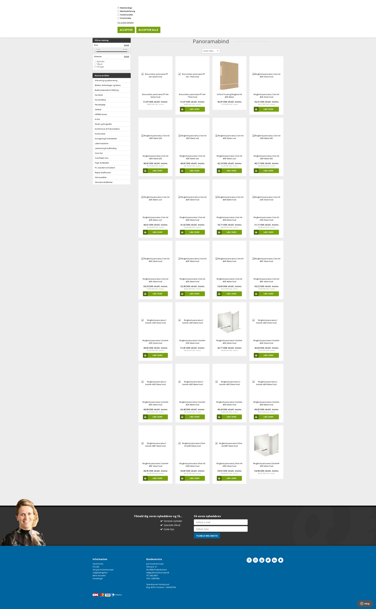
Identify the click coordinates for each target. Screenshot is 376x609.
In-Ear (97, 119)
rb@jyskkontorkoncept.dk (157, 572)
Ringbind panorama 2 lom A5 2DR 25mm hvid (266, 218)
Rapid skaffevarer (103, 172)
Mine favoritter (99, 575)
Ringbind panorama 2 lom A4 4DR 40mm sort (155, 218)
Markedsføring (127, 11)
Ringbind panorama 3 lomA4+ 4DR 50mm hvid (229, 403)
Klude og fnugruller (103, 124)
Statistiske (125, 18)
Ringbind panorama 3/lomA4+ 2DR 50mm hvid (266, 464)
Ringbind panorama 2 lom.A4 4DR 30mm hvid (192, 280)
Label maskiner (102, 143)
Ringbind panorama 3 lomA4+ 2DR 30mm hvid (192, 341)
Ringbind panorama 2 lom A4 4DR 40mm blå (266, 157)
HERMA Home (101, 114)
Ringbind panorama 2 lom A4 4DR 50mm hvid (192, 218)
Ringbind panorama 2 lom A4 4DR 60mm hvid (229, 218)
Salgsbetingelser (100, 572)
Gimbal (98, 109)
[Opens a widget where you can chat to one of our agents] (365, 604)
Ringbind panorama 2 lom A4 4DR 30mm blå (155, 157)
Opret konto (98, 563)
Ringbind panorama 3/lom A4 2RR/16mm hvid (229, 464)
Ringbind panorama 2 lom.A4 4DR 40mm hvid (229, 280)
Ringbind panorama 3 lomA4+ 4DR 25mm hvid (266, 341)
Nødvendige (126, 7)
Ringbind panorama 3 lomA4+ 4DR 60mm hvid (266, 403)
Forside (96, 566)
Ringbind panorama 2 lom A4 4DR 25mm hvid (266, 95)
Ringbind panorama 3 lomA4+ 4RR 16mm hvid (155, 464)
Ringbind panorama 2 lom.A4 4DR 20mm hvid (155, 280)
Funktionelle (126, 14)
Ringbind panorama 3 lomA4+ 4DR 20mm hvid (229, 341)
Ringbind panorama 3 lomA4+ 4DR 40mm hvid (192, 403)
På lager (100, 67)
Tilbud (99, 64)
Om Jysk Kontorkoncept (103, 569)
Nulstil (126, 45)
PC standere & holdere (105, 167)
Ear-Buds (99, 95)
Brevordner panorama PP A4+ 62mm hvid (155, 95)
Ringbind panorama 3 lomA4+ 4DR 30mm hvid (155, 403)
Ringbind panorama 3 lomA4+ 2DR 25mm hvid (155, 341)
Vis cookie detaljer (126, 22)
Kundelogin (98, 578)
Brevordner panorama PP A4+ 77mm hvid (192, 95)
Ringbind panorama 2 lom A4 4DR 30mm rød (192, 157)
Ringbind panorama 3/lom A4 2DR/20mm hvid (192, 464)
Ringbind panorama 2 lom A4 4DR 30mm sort (229, 157)
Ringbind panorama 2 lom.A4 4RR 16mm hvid (266, 280)
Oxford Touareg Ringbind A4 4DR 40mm (229, 95)
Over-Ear (99, 153)
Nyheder (101, 61)
